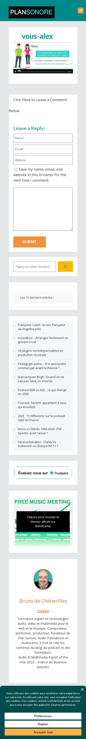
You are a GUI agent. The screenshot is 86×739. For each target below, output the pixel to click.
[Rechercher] (65, 266)
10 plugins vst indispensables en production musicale (40, 353)
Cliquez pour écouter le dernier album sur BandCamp (43, 521)
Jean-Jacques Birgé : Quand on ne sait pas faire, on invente (41, 379)
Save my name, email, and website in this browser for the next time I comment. (39, 175)
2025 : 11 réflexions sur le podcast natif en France (41, 418)
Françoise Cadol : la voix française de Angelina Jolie (41, 327)
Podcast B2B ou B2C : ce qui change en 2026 (42, 392)
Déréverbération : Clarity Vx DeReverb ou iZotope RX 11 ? (38, 444)
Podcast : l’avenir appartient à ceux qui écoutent (42, 405)
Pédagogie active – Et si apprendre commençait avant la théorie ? (42, 366)
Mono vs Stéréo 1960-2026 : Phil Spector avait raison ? (39, 431)
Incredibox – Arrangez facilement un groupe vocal (43, 340)
